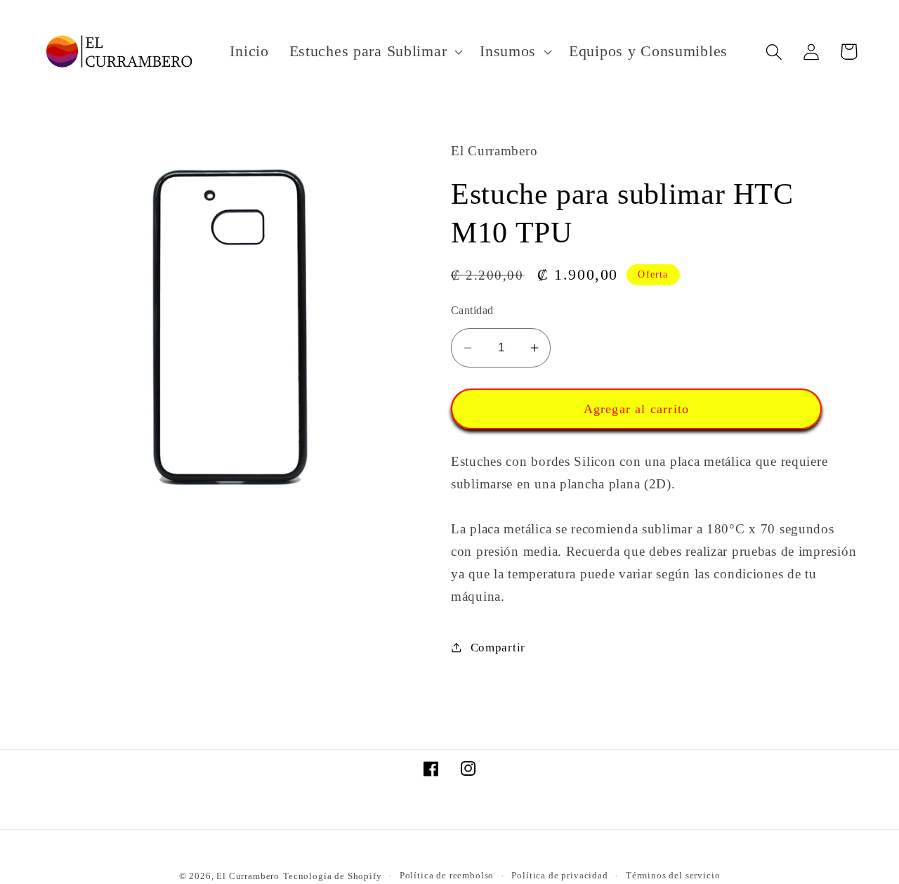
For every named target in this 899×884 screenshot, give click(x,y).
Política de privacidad (559, 875)
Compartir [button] (498, 647)
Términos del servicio (673, 875)
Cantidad (472, 310)
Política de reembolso (447, 875)
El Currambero (248, 876)
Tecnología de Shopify (332, 876)
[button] (374, 52)
